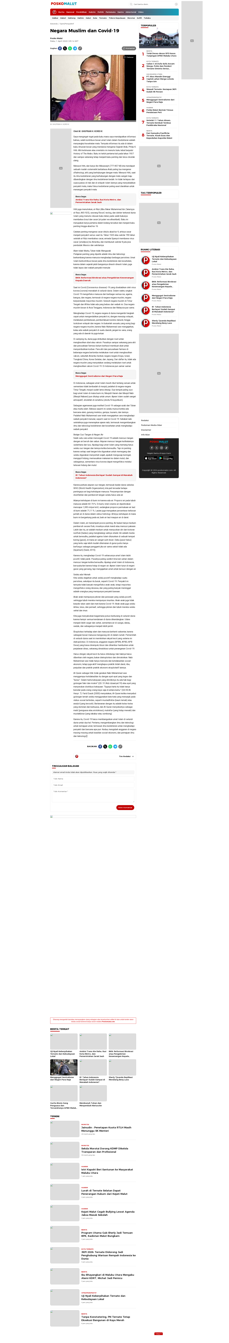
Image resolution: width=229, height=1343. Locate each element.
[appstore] (151, 458)
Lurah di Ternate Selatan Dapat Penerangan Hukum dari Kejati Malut (104, 1192)
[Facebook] (60, 48)
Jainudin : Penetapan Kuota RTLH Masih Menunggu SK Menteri (106, 1129)
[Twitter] (65, 48)
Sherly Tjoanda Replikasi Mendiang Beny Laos (121, 1078)
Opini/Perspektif (67, 24)
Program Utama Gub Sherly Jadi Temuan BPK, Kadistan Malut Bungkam (107, 1234)
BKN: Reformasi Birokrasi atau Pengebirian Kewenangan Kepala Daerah (105, 279)
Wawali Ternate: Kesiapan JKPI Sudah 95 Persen (161, 90)
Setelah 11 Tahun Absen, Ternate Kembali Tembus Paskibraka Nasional (158, 122)
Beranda (54, 24)
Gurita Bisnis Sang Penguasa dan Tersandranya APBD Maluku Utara (63, 1107)
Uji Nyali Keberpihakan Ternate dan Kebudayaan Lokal (62, 1053)
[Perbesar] (93, 120)
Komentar (130, 48)
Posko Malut (56, 38)
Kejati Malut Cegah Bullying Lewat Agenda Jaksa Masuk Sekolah (108, 1213)
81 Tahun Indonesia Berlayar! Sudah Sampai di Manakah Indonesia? (104, 476)
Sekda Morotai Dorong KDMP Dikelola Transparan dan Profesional (104, 1150)
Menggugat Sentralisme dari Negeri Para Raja (99, 376)
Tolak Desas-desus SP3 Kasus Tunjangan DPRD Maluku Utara (161, 54)
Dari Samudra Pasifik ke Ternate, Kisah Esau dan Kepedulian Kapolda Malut (159, 135)
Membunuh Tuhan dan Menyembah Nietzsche (91, 1104)
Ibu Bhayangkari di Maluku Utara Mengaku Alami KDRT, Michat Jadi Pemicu (107, 1276)
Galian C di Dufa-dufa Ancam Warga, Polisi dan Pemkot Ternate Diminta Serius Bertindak (160, 67)
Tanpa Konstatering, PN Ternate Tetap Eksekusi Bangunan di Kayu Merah (105, 1318)
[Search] (176, 4)
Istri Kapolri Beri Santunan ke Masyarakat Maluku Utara (107, 1171)
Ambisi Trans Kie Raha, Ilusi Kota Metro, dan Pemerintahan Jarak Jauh (98, 201)
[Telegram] (75, 48)
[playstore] (166, 458)
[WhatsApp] (70, 48)
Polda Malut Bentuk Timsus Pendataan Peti (159, 111)
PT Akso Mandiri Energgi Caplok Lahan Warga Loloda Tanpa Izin (160, 79)
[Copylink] (80, 48)
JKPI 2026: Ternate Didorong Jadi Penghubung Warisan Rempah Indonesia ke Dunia (108, 1255)
